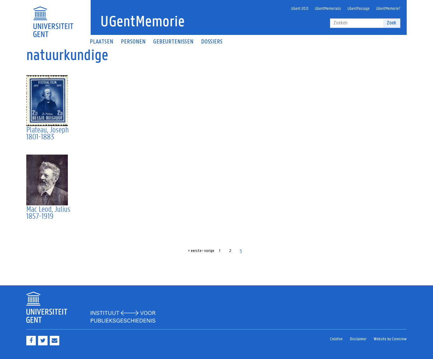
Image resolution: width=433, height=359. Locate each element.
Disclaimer (358, 339)
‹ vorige (208, 251)
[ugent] (53, 18)
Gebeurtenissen (173, 42)
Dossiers (212, 42)
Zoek (391, 23)
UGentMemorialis (328, 8)
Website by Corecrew (390, 339)
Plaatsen (101, 42)
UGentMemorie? (388, 8)
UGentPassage (358, 8)
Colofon (336, 339)
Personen (133, 42)
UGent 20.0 (299, 8)
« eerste (195, 251)
